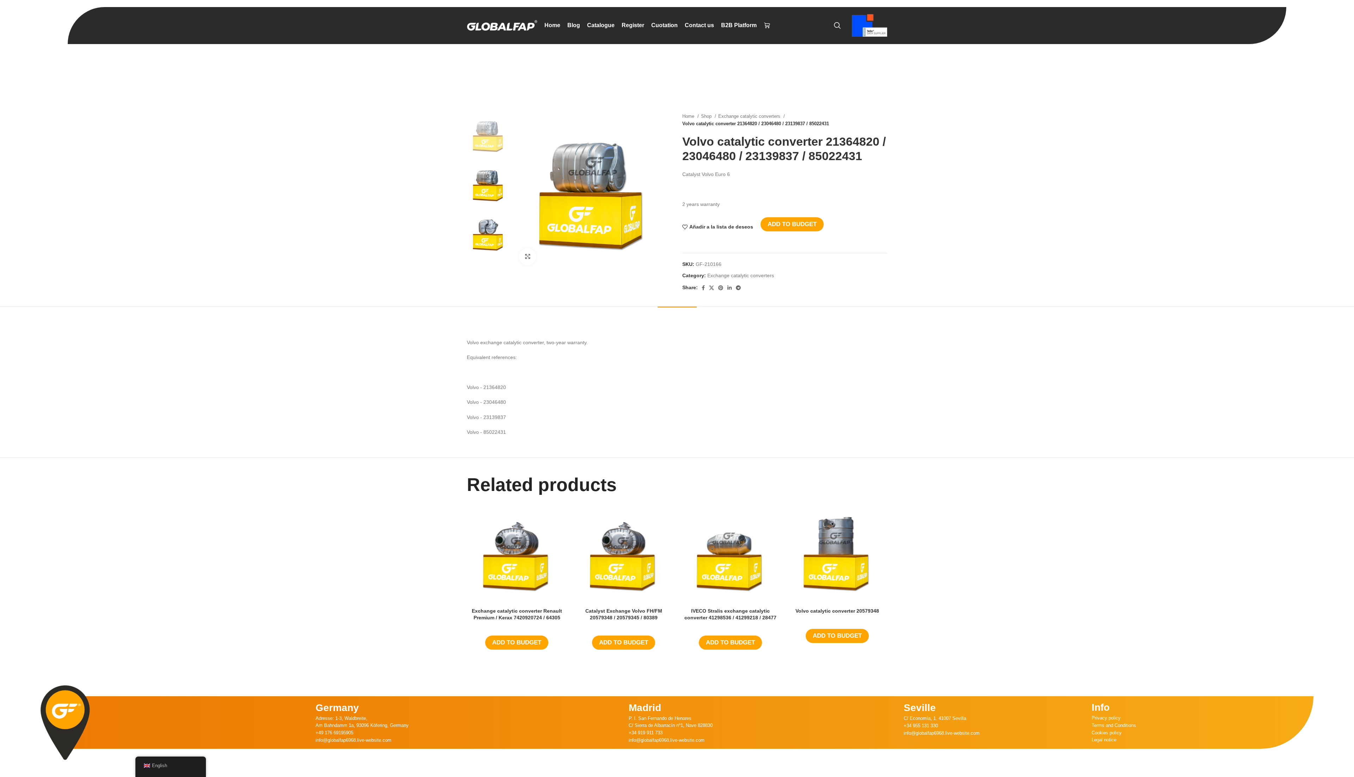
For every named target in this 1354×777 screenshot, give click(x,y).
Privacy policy (1106, 718)
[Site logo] (502, 25)
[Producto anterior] (869, 119)
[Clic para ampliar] (527, 257)
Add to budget (792, 224)
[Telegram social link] (738, 287)
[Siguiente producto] (883, 119)
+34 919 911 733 (646, 732)
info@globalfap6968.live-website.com (353, 740)
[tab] (677, 317)
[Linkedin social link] (729, 287)
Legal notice (1104, 739)
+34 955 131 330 (921, 725)
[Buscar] (837, 25)
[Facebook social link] (703, 287)
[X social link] (711, 287)
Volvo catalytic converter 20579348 (837, 611)
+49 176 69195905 (334, 732)
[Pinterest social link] (720, 287)
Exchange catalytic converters (750, 116)
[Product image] (517, 554)
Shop (707, 116)
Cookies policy (1107, 732)
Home (689, 116)
